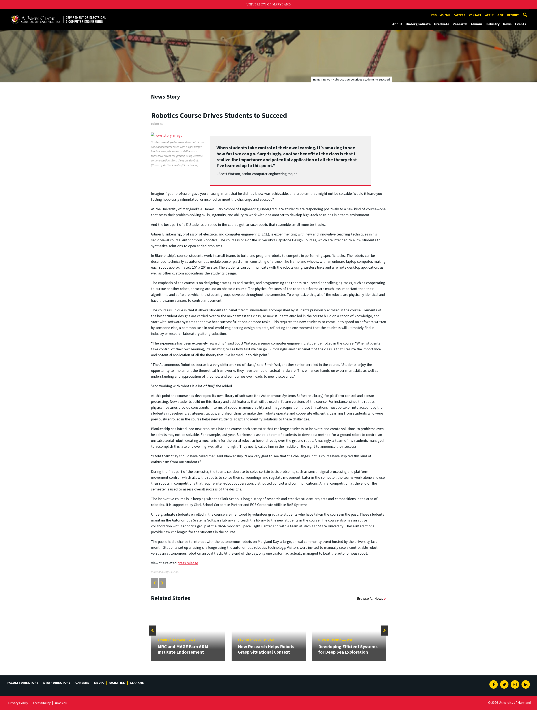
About (397, 24)
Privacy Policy (18, 703)
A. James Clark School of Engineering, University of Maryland (58, 13)
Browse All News (370, 598)
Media (99, 682)
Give (500, 15)
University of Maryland (268, 4)
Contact (475, 15)
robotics (157, 123)
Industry (493, 24)
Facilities (117, 682)
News (507, 24)
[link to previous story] (154, 583)
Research (460, 24)
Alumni (476, 24)
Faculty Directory (22, 682)
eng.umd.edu (440, 15)
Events (520, 24)
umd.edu (61, 703)
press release (187, 562)
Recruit (513, 15)
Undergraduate (418, 24)
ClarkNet (138, 682)
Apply (489, 15)
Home (317, 79)
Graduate (441, 24)
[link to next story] (162, 583)
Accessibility (42, 703)
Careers (459, 15)
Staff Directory (56, 682)
